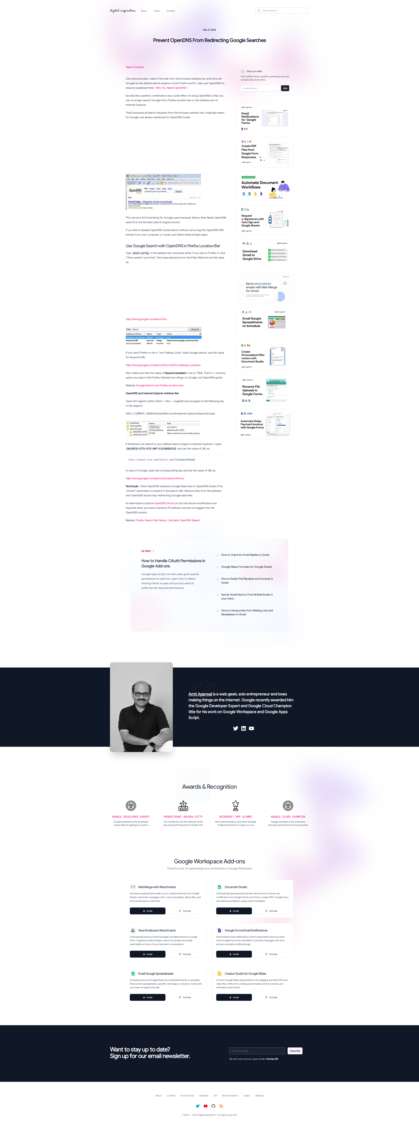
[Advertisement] (176, 146)
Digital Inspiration (206, 1114)
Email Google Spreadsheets (155, 973)
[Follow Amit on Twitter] (235, 728)
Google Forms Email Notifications (246, 930)
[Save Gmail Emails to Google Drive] (264, 254)
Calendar (203, 1095)
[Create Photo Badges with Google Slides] (264, 356)
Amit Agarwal (200, 694)
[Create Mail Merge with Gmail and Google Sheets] (264, 288)
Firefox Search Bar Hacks (151, 520)
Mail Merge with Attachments (157, 887)
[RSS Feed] (221, 1106)
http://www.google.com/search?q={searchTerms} (155, 478)
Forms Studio (187, 1095)
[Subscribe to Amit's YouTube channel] (251, 728)
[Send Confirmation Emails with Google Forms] (264, 118)
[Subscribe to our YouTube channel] (206, 1106)
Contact (171, 10)
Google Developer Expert (217, 705)
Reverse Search (230, 1095)
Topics (157, 10)
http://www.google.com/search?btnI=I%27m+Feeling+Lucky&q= (163, 365)
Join (285, 88)
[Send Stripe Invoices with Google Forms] (264, 424)
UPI (215, 1095)
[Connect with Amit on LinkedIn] (243, 728)
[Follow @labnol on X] (198, 1106)
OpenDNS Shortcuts (166, 503)
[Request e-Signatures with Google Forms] (264, 220)
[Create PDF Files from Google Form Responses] (264, 152)
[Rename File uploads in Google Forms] (264, 390)
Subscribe (295, 1050)
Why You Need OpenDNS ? (172, 88)
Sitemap (259, 1095)
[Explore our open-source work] (213, 1106)
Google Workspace (239, 711)
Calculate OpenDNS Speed (183, 520)
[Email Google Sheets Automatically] (264, 322)
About (144, 10)
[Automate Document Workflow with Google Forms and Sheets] (264, 186)
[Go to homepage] (123, 10)
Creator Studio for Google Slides (245, 973)
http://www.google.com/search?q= (146, 319)
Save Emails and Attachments (157, 930)
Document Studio (236, 887)
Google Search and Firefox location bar (159, 385)
